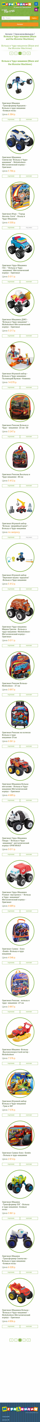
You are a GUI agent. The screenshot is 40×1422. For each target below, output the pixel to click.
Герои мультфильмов (23, 34)
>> (28, 53)
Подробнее (11, 119)
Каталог (20, 24)
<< (11, 53)
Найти (34, 18)
